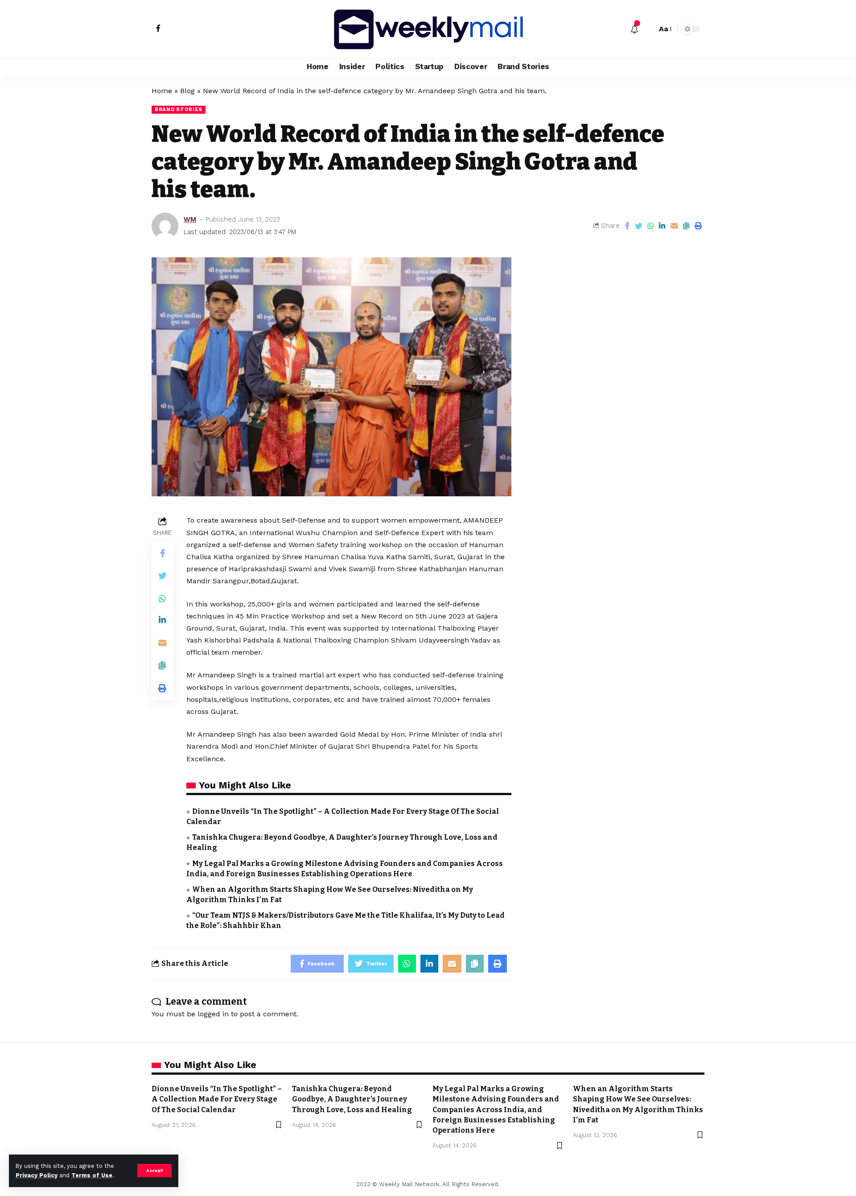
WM (190, 219)
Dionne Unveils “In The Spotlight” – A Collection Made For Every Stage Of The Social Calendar (217, 1099)
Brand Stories (178, 109)
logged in (213, 1014)
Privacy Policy (37, 1175)
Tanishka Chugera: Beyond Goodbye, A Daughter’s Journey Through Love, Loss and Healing (352, 1099)
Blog (187, 91)
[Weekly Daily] (428, 29)
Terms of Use (91, 1175)
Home (162, 91)
